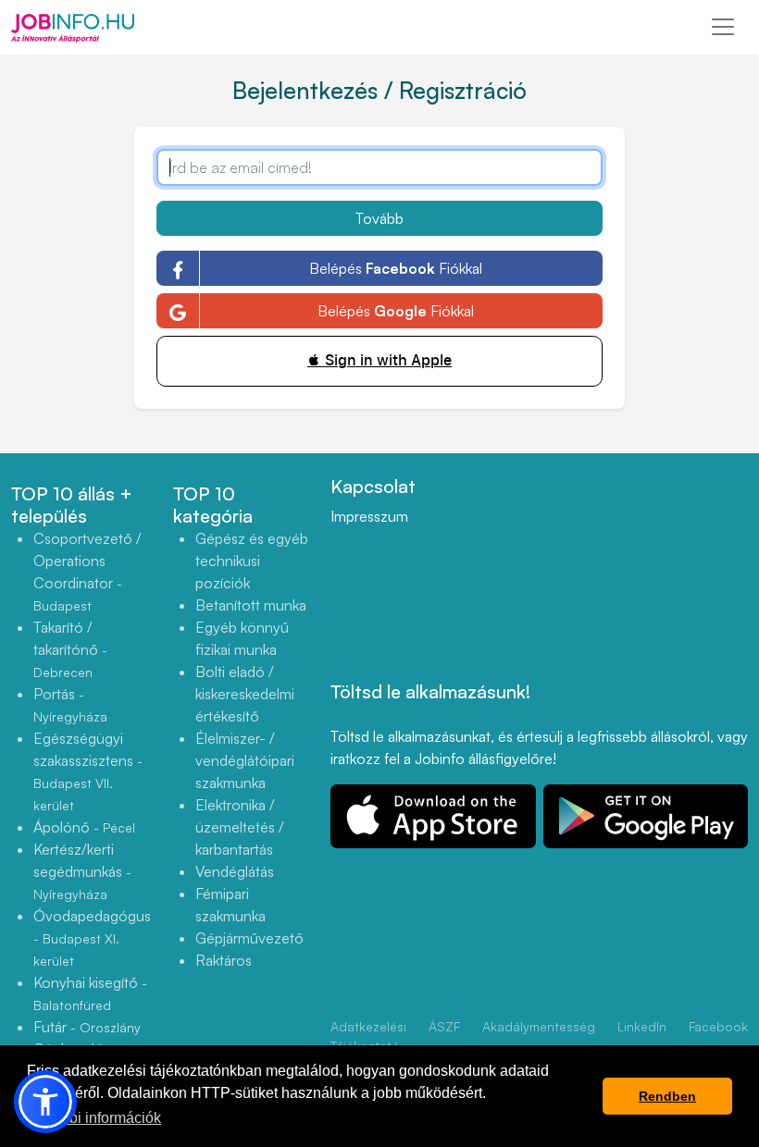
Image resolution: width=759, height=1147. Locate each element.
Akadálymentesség (538, 1026)
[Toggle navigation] (723, 26)
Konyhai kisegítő (90, 993)
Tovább (379, 218)
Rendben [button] (667, 1096)
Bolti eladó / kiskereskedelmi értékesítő (244, 693)
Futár (87, 1027)
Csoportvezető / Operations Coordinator (87, 571)
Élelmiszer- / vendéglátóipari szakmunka (244, 760)
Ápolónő (84, 827)
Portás (70, 704)
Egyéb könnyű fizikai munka (242, 638)
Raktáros (223, 960)
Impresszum (369, 516)
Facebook (718, 1026)
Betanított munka (250, 605)
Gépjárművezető (249, 938)
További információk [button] (95, 1118)
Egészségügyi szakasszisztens (88, 771)
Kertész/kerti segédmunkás (82, 871)
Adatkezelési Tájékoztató (368, 1036)
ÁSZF (444, 1026)
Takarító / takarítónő (70, 649)
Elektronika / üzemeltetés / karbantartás (239, 827)
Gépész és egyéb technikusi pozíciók (251, 560)
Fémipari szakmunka (230, 904)
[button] (45, 1101)
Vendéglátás (234, 871)
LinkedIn (641, 1026)
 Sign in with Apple (379, 360)
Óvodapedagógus (92, 937)
